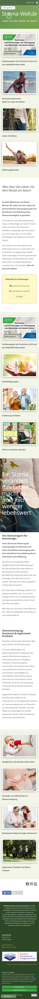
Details (34, 995)
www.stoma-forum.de (20, 285)
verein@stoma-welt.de (21, 291)
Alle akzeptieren (19, 987)
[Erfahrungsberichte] (19, 164)
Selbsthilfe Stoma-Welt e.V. (25, 612)
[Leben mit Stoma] (19, 130)
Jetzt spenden (7, 8)
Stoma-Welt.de (13, 615)
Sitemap (29, 964)
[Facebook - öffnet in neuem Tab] (27, 884)
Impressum (10, 964)
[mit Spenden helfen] (19, 444)
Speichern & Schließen (19, 990)
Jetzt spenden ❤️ (8, 996)
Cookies (35, 964)
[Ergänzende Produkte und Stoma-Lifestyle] (19, 862)
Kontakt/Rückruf (8, 945)
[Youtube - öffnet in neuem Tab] (35, 884)
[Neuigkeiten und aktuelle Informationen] (19, 756)
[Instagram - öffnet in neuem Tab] (31, 884)
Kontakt (19, 296)
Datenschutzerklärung (20, 964)
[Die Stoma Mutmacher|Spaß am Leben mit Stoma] (19, 93)
